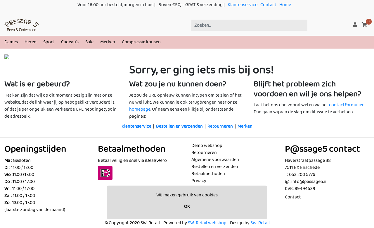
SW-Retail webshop (207, 223)
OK (187, 206)
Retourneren (220, 126)
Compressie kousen (141, 42)
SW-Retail (260, 223)
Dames (11, 42)
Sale (89, 42)
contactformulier (346, 105)
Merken (107, 42)
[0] (364, 25)
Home (285, 4)
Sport (48, 42)
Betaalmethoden (208, 173)
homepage (139, 109)
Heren (31, 42)
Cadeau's (70, 42)
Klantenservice (242, 4)
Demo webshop (206, 145)
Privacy (198, 180)
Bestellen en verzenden (179, 126)
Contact (268, 4)
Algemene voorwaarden (215, 159)
